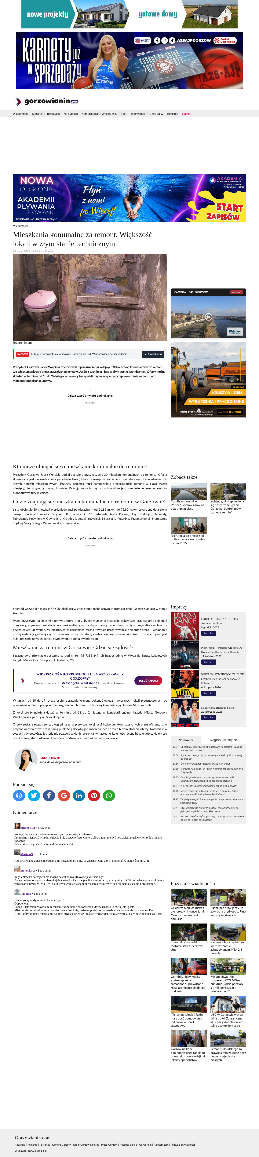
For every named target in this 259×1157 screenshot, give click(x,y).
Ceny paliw (156, 113)
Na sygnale (71, 113)
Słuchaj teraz (155, 354)
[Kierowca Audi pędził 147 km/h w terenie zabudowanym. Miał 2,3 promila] (228, 932)
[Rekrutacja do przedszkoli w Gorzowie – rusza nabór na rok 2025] (188, 525)
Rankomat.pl (161, 1145)
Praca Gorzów (109, 1145)
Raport (186, 113)
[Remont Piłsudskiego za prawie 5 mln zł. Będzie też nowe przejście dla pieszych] (228, 1039)
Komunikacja (90, 113)
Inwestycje (53, 113)
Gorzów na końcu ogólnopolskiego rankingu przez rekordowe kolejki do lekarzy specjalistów (212, 818)
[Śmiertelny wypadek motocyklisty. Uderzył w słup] (188, 932)
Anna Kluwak (49, 758)
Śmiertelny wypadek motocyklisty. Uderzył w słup (206, 763)
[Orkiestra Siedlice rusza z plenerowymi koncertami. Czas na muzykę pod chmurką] (188, 897)
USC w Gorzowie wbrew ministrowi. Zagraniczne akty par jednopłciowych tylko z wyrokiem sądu (210, 810)
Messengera (70, 683)
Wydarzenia (109, 113)
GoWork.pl (145, 1145)
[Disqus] (90, 868)
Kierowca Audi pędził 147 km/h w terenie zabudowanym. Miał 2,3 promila (212, 771)
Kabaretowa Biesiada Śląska (218, 707)
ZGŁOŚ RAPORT (148, 680)
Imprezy (179, 607)
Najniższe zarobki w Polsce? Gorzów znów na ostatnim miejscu (187, 505)
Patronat (45, 1145)
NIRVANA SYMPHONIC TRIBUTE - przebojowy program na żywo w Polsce (223, 679)
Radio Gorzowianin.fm (86, 1145)
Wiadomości (20, 113)
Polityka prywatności (183, 1145)
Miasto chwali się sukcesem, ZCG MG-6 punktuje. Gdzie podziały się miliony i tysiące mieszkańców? (209, 793)
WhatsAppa (89, 683)
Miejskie (37, 113)
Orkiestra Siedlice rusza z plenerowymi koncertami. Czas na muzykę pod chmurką (211, 749)
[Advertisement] (129, 145)
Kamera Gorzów (61, 1145)
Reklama (172, 113)
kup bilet (208, 633)
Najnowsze (186, 740)
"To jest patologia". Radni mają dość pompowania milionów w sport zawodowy (211, 801)
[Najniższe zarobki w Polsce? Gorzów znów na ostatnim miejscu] (188, 491)
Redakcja (20, 1145)
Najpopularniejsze (223, 740)
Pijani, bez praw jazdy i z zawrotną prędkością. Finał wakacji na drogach (212, 757)
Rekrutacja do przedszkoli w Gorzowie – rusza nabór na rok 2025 (188, 539)
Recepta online (128, 1145)
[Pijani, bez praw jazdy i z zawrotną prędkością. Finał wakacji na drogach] (228, 897)
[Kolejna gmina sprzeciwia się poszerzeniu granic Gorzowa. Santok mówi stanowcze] (228, 491)
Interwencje (138, 113)
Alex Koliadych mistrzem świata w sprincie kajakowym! (209, 786)
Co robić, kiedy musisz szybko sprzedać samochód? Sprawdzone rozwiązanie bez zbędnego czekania (207, 779)
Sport (124, 113)
